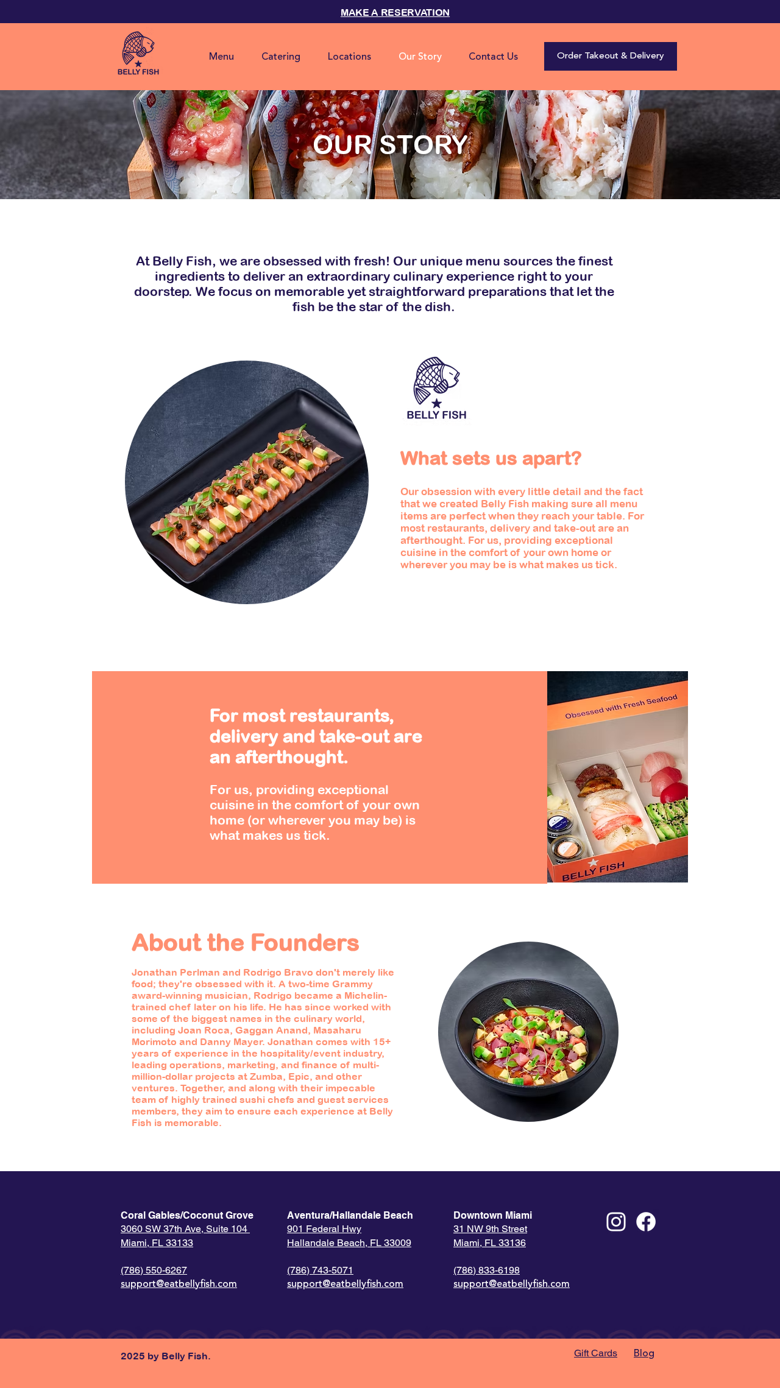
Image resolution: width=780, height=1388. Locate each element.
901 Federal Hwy (324, 1229)
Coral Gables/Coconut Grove (187, 1215)
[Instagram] (616, 1222)
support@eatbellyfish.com (179, 1284)
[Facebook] (646, 1222)
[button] (493, 57)
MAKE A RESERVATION (395, 12)
